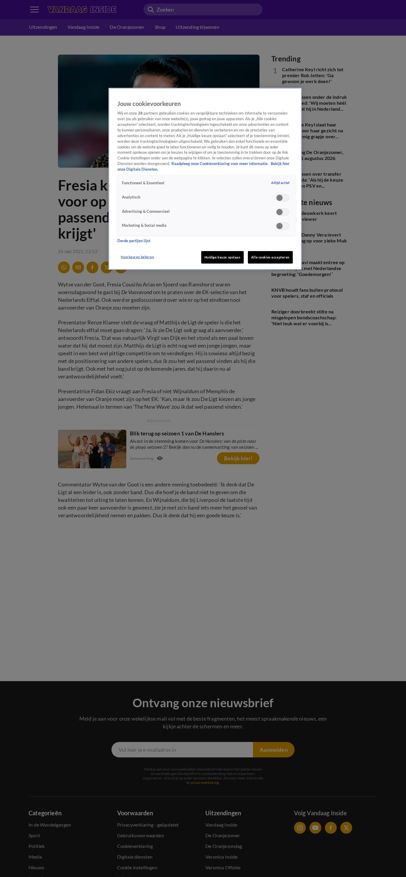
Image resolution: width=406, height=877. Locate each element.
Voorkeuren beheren (137, 257)
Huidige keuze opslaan (222, 257)
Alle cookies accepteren (270, 257)
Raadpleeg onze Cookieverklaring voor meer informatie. (220, 163)
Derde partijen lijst (133, 240)
